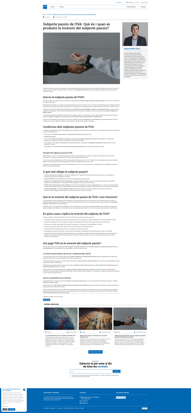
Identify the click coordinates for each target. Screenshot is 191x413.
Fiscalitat (49, 14)
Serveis (53, 7)
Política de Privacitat (68, 408)
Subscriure (116, 371)
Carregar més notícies (95, 352)
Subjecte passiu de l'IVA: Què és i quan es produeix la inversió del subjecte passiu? (130, 336)
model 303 (98, 269)
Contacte (143, 7)
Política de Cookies (79, 408)
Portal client (136, 2)
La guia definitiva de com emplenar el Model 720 (60, 335)
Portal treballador (144, 2)
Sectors (62, 7)
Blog (44, 14)
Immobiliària (118, 2)
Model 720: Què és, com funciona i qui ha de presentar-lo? (93, 336)
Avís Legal (60, 408)
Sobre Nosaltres (131, 7)
